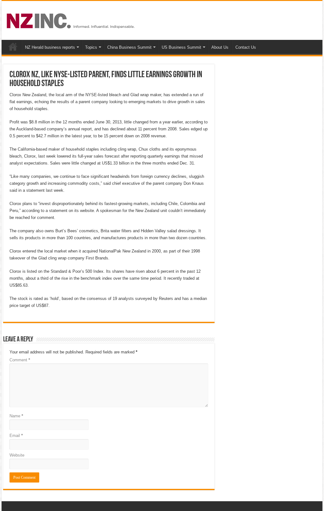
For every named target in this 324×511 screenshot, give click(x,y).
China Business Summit (129, 47)
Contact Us (245, 47)
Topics (91, 47)
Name (16, 416)
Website (16, 455)
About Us (219, 47)
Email (16, 435)
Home (13, 46)
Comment (19, 360)
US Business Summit (181, 47)
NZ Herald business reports (50, 47)
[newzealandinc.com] (71, 19)
